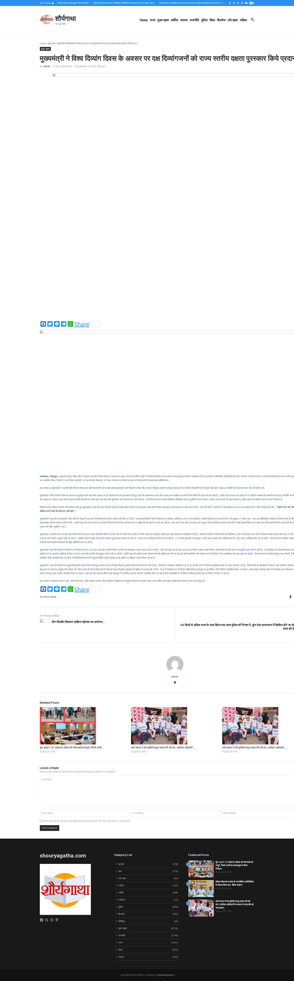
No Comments (64, 66)
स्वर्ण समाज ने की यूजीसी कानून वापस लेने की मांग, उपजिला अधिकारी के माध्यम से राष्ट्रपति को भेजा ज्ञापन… (235, 904)
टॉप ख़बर (233, 20)
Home (144, 20)
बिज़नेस (221, 20)
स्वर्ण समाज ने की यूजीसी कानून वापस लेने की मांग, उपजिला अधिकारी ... (163, 747)
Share (82, 324)
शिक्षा (212, 20)
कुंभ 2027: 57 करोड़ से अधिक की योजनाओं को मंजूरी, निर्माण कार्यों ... (72, 747)
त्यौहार (243, 20)
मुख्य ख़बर (163, 20)
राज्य (152, 20)
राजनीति (194, 20)
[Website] (175, 682)
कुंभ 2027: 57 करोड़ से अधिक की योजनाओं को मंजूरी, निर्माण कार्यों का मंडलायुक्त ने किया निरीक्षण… (234, 865)
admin (46, 66)
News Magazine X (166, 975)
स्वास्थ (184, 20)
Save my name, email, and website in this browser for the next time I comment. (86, 820)
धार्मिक (174, 20)
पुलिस (204, 20)
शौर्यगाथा (65, 18)
